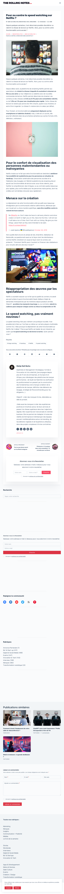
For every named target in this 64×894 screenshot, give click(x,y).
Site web (46, 777)
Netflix (30, 343)
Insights (6, 831)
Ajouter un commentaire (12, 783)
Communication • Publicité (12, 834)
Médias (5, 836)
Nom (6, 777)
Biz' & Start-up (8, 650)
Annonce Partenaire (10, 648)
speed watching (41, 343)
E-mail (26, 777)
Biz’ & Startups (8, 855)
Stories (5, 845)
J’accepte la (33, 476)
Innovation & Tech (24, 21)
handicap (23, 343)
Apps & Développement (11, 865)
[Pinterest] (24, 354)
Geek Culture (7, 870)
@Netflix (14, 215)
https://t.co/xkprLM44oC (17, 225)
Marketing (6, 826)
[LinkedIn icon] (21, 429)
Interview (6, 660)
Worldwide (33, 21)
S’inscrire (46, 472)
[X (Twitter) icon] (27, 429)
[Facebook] (10, 354)
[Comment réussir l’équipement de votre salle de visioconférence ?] (17, 718)
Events (5, 655)
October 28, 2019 (41, 230)
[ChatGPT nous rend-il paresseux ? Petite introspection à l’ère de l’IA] (47, 718)
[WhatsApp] (46, 354)
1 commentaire (45, 733)
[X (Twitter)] (17, 354)
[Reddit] (39, 354)
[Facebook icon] (17, 429)
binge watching (12, 343)
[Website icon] (24, 429)
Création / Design (9, 875)
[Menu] (60, 3)
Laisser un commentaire (12, 804)
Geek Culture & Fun (13, 21)
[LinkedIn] (32, 354)
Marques (6, 663)
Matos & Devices (9, 867)
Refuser (17, 888)
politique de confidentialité (36, 476)
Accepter (8, 888)
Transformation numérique (12, 665)
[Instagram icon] (31, 429)
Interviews (6, 850)
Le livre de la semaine (10, 839)
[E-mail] (54, 354)
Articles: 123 (19, 433)
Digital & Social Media (10, 653)
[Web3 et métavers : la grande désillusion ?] (17, 744)
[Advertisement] (32, 516)
